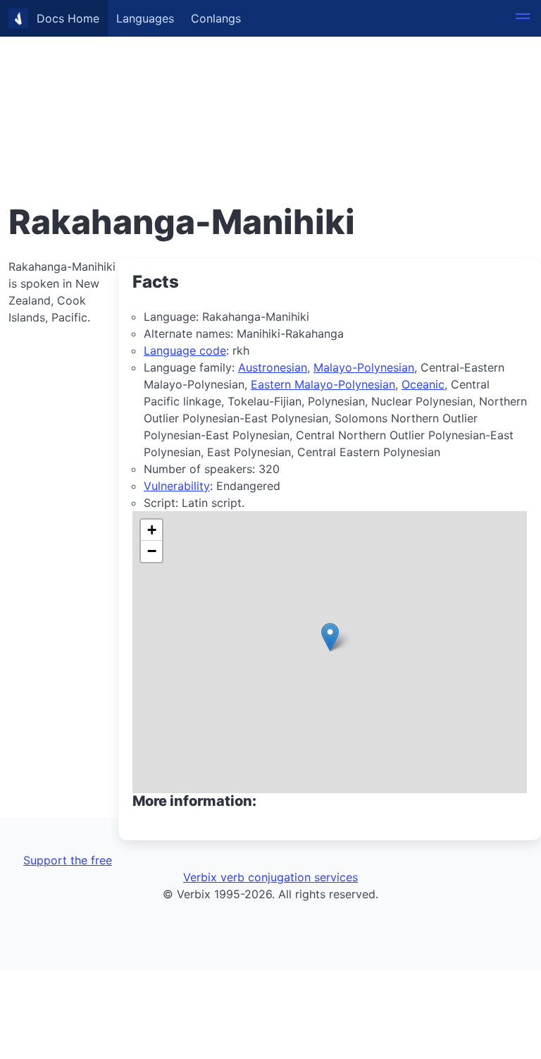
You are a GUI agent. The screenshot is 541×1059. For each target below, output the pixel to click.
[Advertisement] (270, 98)
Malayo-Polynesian (363, 367)
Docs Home (68, 18)
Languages (145, 18)
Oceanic (423, 384)
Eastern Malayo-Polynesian (323, 384)
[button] (523, 18)
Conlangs (216, 18)
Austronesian (272, 367)
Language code (185, 350)
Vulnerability (177, 486)
